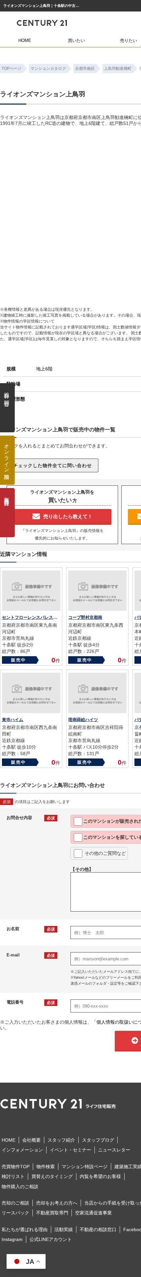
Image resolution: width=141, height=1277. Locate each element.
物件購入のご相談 (20, 1186)
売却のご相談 (15, 1203)
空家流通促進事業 (93, 1212)
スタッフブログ (98, 1140)
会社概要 (31, 1140)
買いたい (76, 40)
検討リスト (13, 1176)
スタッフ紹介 (61, 1140)
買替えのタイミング (52, 1176)
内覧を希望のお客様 (100, 1176)
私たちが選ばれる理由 (25, 1229)
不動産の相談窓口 (98, 1229)
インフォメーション (22, 1149)
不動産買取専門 (52, 1212)
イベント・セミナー (70, 1149)
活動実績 (63, 1229)
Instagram (12, 1239)
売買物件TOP (16, 1166)
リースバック (15, 1212)
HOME (24, 40)
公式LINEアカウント (51, 1239)
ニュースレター (114, 1149)
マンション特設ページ (85, 1166)
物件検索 (45, 1166)
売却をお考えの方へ (56, 1203)
